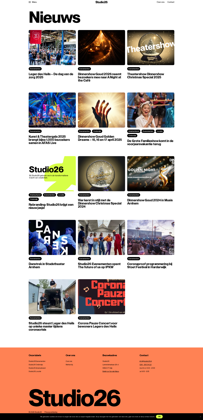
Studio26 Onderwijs (36, 365)
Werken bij (69, 365)
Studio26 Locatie (35, 371)
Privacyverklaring (51, 412)
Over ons (160, 2)
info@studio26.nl (146, 361)
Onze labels (35, 355)
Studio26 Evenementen (37, 361)
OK (159, 417)
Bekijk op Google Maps (111, 371)
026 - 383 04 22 (146, 365)
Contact (170, 2)
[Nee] (200, 417)
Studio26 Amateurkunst (37, 368)
